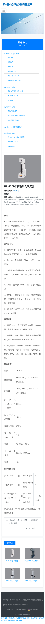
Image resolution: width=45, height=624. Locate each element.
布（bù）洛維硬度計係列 (13, 127)
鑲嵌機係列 (11, 146)
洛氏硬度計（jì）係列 (11, 54)
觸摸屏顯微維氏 (12, 111)
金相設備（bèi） (10, 133)
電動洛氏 (10, 62)
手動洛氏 (10, 57)
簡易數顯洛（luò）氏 (14, 80)
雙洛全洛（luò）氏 (13, 76)
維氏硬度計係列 (9, 107)
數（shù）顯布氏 (12, 95)
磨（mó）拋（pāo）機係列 (15, 137)
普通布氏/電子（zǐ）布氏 (15, 91)
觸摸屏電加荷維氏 (13, 120)
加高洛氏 (15, 191)
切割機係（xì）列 (12, 141)
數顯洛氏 (10, 66)
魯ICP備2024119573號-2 (16, 609)
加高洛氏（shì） (12, 71)
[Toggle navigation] (3, 11)
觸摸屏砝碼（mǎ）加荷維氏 (16, 115)
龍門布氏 (10, 100)
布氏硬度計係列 (9, 87)
